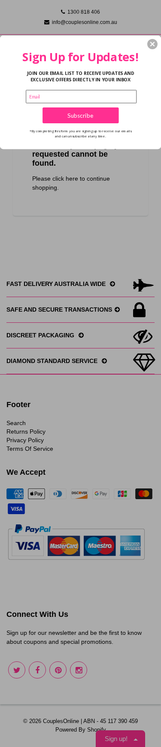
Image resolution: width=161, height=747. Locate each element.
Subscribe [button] (80, 115)
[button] (152, 44)
